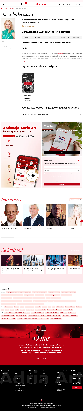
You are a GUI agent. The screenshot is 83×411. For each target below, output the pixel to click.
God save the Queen (27, 300)
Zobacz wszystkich (75, 199)
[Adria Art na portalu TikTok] (79, 370)
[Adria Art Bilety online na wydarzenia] (41, 4)
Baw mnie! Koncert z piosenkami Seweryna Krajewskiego (12, 295)
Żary (33, 309)
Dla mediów (17, 375)
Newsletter (3, 383)
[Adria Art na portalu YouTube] (81, 370)
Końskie (43, 309)
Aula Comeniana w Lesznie (21, 315)
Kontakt (2, 378)
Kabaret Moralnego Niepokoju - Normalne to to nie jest (11, 300)
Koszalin (28, 309)
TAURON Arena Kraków (44, 318)
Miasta (30, 378)
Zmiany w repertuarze (19, 390)
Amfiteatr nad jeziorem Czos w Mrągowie (36, 315)
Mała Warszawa (63, 312)
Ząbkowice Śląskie (8, 306)
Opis (3, 43)
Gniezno (22, 306)
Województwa (32, 375)
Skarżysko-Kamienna (30, 306)
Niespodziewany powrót (55, 298)
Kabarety (45, 378)
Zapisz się (61, 184)
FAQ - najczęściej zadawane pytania (9, 48)
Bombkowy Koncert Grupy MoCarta (24, 303)
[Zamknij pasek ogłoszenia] (81, 1)
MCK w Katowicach (56, 315)
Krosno (7, 309)
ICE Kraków (59, 384)
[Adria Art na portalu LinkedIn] (76, 370)
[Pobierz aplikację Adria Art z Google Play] (77, 378)
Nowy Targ (16, 306)
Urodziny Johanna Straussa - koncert (39, 292)
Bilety (3, 41)
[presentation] (52, 37)
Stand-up (45, 380)
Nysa (3, 309)
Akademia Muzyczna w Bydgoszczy (61, 390)
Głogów (17, 309)
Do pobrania (17, 378)
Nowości (45, 385)
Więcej (23, 61)
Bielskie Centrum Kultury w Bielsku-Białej (69, 315)
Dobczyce (23, 309)
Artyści (12, 8)
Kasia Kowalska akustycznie (39, 298)
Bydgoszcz (59, 374)
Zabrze (66, 306)
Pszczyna (49, 309)
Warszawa (59, 379)
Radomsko (72, 306)
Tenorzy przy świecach (29, 295)
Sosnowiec (38, 309)
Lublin (53, 306)
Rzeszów (44, 306)
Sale (30, 380)
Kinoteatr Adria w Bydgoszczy (56, 318)
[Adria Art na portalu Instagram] (71, 370)
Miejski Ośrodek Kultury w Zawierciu (8, 318)
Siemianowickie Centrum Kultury (52, 312)
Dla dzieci (45, 383)
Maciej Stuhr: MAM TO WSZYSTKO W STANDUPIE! (23, 298)
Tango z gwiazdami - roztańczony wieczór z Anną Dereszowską (19, 292)
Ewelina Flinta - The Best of (38, 303)
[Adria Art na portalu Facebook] (74, 370)
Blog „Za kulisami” (32, 383)
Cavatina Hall (48, 315)
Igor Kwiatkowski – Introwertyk (54, 292)
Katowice (71, 309)
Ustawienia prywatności (20, 385)
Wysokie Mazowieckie (57, 309)
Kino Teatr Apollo (60, 387)
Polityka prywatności (19, 383)
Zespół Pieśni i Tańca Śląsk (66, 295)
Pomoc (2, 375)
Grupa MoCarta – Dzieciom (7, 298)
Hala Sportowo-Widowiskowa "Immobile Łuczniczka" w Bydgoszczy (16, 312)
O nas (16, 373)
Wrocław (59, 382)
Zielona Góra (38, 306)
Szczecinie (60, 53)
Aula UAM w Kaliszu (71, 312)
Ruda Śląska (78, 306)
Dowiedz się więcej (8, 136)
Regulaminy (17, 388)
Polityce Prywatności (60, 176)
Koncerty (45, 375)
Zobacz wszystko (75, 250)
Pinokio (47, 298)
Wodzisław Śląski (60, 306)
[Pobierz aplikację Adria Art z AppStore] (77, 383)
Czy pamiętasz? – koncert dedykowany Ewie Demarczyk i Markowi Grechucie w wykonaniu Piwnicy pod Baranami (54, 300)
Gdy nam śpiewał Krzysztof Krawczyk (69, 292)
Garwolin (65, 309)
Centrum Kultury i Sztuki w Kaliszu (8, 315)
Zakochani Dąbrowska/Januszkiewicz (9, 303)
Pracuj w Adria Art (4, 380)
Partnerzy (17, 380)
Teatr (44, 373)
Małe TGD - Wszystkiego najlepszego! (52, 295)
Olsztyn (12, 309)
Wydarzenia (4, 46)
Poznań (58, 377)
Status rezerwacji (4, 373)
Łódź (49, 306)
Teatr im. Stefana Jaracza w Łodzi (38, 312)
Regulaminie (55, 176)
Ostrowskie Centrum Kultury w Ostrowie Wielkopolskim (27, 318)
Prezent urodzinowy (39, 295)
